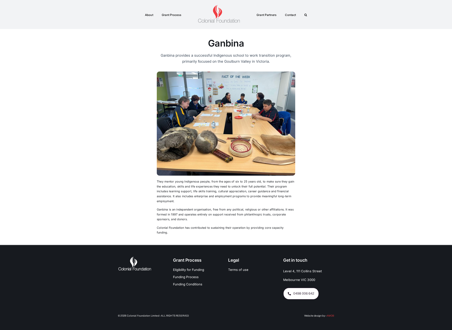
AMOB (330, 315)
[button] (293, 14)
